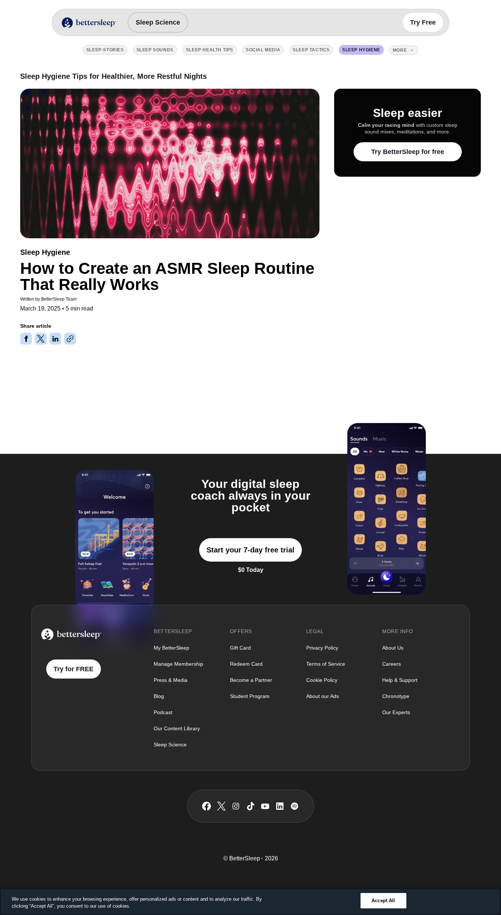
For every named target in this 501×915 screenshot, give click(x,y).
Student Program (250, 696)
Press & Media (170, 680)
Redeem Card (246, 664)
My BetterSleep (171, 648)
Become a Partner (251, 680)
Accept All (383, 900)
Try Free (423, 22)
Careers (391, 664)
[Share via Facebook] (26, 339)
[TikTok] (250, 806)
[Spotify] (294, 806)
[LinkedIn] (279, 806)
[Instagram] (236, 806)
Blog (159, 696)
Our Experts (396, 712)
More (400, 50)
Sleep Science (158, 22)
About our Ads (322, 696)
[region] (250, 901)
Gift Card (240, 648)
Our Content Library (177, 728)
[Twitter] (221, 806)
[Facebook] (206, 806)
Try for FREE (74, 669)
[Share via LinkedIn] (55, 339)
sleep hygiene (361, 49)
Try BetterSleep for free (407, 151)
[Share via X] (41, 339)
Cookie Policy (321, 680)
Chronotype (395, 696)
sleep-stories (105, 49)
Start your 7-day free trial (250, 550)
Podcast (163, 712)
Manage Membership (178, 664)
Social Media (263, 49)
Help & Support (399, 680)
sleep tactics (311, 49)
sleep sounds (154, 49)
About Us (392, 648)
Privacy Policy (322, 648)
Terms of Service (325, 664)
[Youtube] (265, 806)
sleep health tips (209, 49)
